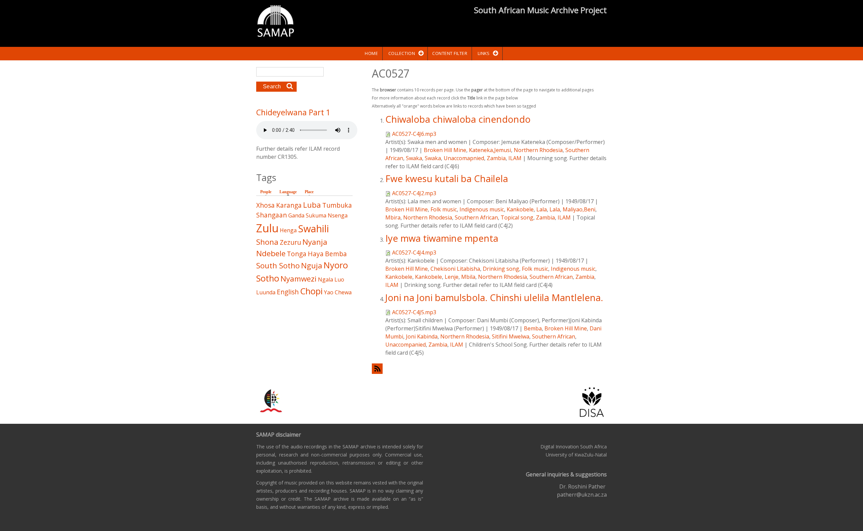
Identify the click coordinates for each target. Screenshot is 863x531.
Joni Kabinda (422, 336)
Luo (339, 279)
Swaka (414, 158)
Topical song (517, 217)
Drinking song (501, 268)
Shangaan (271, 214)
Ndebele (271, 253)
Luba (312, 205)
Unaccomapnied (464, 158)
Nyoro (336, 265)
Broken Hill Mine (445, 150)
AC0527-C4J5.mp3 (414, 312)
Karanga (289, 205)
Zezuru (290, 242)
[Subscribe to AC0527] (489, 368)
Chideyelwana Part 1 (293, 112)
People (265, 191)
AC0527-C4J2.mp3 (414, 193)
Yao (328, 292)
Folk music (443, 209)
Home (371, 53)
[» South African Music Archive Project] (275, 22)
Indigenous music (481, 209)
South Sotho (278, 265)
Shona (267, 242)
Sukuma (316, 215)
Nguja (311, 265)
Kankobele (520, 209)
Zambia (496, 158)
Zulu (267, 228)
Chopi (311, 291)
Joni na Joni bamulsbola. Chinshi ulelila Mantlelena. (494, 297)
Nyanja (314, 242)
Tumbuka (337, 205)
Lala (541, 209)
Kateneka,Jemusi (490, 150)
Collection (401, 53)
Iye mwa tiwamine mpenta (441, 238)
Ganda (296, 215)
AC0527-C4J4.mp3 (414, 252)
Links (484, 53)
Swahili (313, 228)
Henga (288, 230)
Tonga (296, 253)
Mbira (392, 217)
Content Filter (449, 53)
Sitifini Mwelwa (510, 336)
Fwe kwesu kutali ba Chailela (446, 178)
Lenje (451, 277)
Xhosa (265, 205)
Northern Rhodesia (538, 150)
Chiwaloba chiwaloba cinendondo (458, 119)
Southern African (476, 217)
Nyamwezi (298, 278)
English (288, 291)
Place (309, 191)
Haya (316, 253)
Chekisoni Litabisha (455, 268)
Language (289, 191)
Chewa (343, 292)
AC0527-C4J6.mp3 (414, 134)
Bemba (533, 328)
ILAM (515, 158)
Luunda (265, 292)
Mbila (468, 277)
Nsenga (338, 215)
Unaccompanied (405, 344)
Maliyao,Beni (579, 209)
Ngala (325, 279)
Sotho (267, 278)
